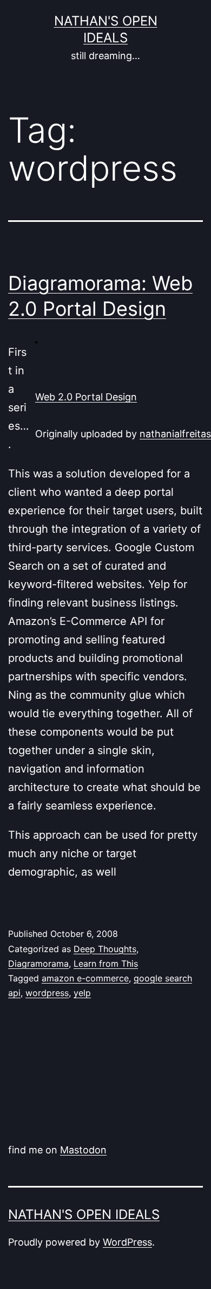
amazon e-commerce (85, 978)
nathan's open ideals (84, 1214)
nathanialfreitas (175, 433)
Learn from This (106, 963)
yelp (82, 992)
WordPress (127, 1242)
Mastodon (83, 1150)
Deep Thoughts (105, 948)
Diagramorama (38, 963)
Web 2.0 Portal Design (86, 397)
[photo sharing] (36, 341)
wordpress (47, 992)
